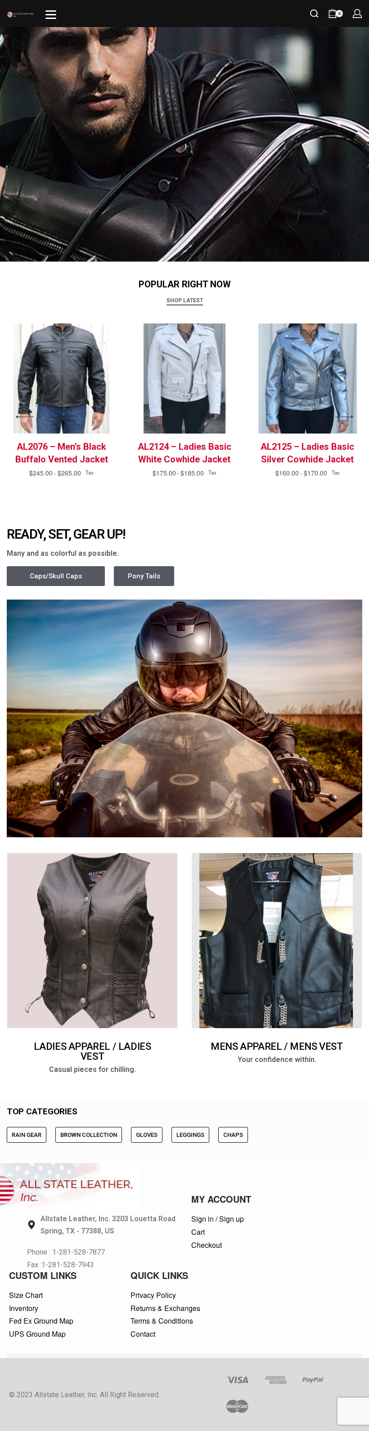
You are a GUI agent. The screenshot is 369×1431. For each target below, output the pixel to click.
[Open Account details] (357, 13)
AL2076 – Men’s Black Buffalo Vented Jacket (61, 453)
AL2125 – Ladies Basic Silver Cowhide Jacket (307, 453)
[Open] (51, 14)
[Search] (314, 13)
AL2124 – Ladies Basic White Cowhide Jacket (184, 453)
